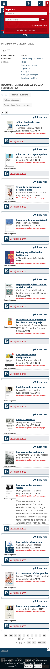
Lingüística (25, 68)
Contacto (4, 650)
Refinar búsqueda (11, 100)
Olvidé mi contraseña (39, 25)
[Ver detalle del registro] (9, 129)
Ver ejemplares (18, 141)
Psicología (25, 71)
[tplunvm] (6, 112)
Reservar (43, 117)
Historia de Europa (29, 65)
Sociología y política (29, 78)
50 (34, 642)
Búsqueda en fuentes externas (17, 105)
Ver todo (41, 642)
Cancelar (28, 666)
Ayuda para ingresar (26, 30)
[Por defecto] (3, 112)
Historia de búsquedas (28, 3)
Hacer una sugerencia (20, 95)
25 (29, 642)
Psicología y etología (29, 74)
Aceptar (38, 666)
